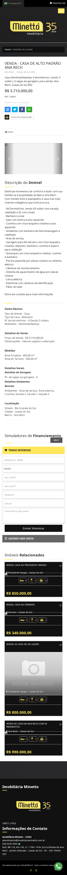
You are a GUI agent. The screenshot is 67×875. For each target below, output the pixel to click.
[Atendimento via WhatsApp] (58, 866)
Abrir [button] (56, 440)
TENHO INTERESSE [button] (19, 450)
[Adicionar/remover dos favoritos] (60, 565)
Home (8, 49)
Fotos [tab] (10, 131)
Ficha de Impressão (21, 117)
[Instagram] (36, 870)
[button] (9, 158)
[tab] (33, 450)
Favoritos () (58, 3)
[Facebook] (31, 870)
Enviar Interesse (33, 528)
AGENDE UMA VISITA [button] (20, 538)
